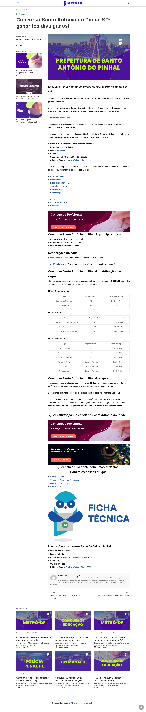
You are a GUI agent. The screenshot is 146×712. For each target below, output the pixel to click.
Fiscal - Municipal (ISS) (63, 673)
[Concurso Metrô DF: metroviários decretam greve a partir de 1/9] (112, 620)
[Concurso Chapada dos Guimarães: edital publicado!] (29, 110)
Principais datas (57, 176)
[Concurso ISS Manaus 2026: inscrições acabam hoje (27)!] (73, 661)
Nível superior (58, 193)
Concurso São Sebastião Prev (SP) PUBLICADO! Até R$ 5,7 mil (27, 73)
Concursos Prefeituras (59, 483)
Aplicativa (61, 150)
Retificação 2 (56, 264)
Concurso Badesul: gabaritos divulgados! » (113, 595)
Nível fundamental (60, 186)
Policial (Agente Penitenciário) (28, 673)
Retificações (55, 180)
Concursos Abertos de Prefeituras (64, 480)
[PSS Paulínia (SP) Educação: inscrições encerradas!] (112, 661)
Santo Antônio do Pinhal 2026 (78, 160)
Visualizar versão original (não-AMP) (82, 703)
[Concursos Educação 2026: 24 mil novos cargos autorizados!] (73, 620)
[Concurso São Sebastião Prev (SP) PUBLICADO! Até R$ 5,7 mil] (29, 60)
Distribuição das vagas (60, 183)
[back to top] (141, 707)
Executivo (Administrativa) (26, 632)
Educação (59, 632)
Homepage (19, 9)
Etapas (53, 199)
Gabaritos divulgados (60, 118)
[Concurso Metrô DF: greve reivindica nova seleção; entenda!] (34, 620)
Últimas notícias (100, 673)
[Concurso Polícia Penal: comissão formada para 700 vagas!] (34, 661)
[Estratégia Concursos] (73, 3)
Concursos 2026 (57, 486)
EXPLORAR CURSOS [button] (63, 227)
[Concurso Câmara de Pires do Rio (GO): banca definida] (29, 86)
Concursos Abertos (58, 477)
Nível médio (57, 189)
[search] (128, 3)
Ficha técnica (56, 206)
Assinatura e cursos (58, 202)
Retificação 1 (56, 258)
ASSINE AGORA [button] (61, 460)
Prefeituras (30, 9)
